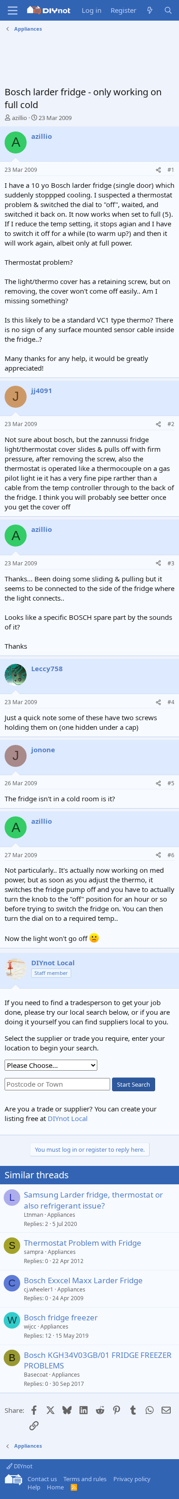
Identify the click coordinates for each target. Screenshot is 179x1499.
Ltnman (33, 1215)
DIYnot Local (68, 1118)
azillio (19, 118)
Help (34, 1487)
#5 (171, 783)
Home (55, 1487)
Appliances (61, 1215)
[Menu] (12, 10)
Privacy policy (132, 1479)
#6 (171, 855)
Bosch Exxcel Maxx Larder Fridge (83, 1280)
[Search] (168, 10)
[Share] (158, 170)
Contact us (42, 1479)
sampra (34, 1252)
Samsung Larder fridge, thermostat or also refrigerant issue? (93, 1200)
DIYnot (22, 1466)
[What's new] (150, 10)
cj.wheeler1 (38, 1289)
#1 (171, 170)
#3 (171, 563)
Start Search (133, 1084)
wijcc (30, 1326)
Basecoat (36, 1375)
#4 (171, 702)
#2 (171, 424)
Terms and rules (84, 1479)
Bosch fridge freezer (61, 1317)
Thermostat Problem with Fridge (82, 1242)
